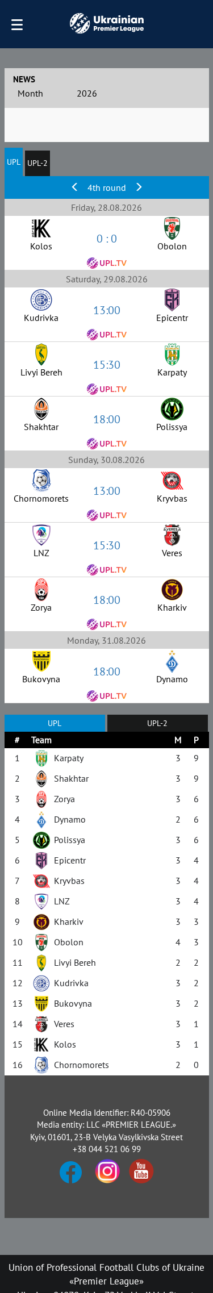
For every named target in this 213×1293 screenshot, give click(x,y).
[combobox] (41, 95)
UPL (13, 162)
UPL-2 (37, 163)
